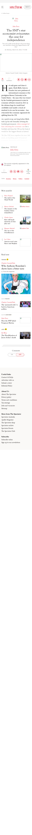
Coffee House (5, 13)
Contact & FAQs (7, 377)
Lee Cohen (7, 239)
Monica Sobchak (9, 206)
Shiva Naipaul (8, 196)
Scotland (27, 178)
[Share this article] (29, 79)
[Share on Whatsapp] (25, 79)
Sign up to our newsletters (10, 442)
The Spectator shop (8, 422)
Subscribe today (7, 439)
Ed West (4, 333)
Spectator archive (7, 425)
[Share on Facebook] (18, 79)
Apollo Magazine (7, 420)
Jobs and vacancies (8, 405)
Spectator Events (7, 428)
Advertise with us (7, 380)
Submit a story (6, 383)
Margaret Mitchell (9, 228)
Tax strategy (5, 403)
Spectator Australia (8, 417)
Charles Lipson (8, 217)
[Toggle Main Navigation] (4, 7)
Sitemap (4, 408)
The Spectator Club (8, 431)
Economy (8, 178)
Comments (9, 80)
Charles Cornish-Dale (8, 263)
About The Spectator (8, 394)
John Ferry (14, 150)
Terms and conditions (9, 400)
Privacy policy (6, 397)
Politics (20, 178)
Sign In (27, 7)
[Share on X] (22, 79)
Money (14, 178)
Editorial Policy (6, 386)
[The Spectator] (16, 7)
